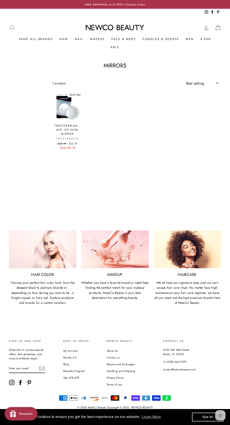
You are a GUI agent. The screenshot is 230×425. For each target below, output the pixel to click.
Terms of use (114, 384)
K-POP (206, 39)
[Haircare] (187, 249)
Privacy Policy (115, 378)
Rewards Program (74, 371)
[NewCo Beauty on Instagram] (11, 382)
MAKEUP (97, 39)
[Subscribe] (42, 368)
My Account (70, 351)
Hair (63, 39)
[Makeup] (115, 249)
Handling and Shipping (121, 371)
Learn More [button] (151, 417)
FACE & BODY (123, 39)
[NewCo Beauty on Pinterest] (29, 382)
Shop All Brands (36, 39)
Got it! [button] (208, 417)
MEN (190, 39)
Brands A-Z (70, 357)
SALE (115, 47)
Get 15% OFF (71, 378)
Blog (66, 364)
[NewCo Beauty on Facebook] (20, 382)
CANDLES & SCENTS (161, 39)
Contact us (113, 357)
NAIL (79, 39)
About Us (112, 351)
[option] (115, 4)
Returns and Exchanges (121, 364)
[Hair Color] (42, 249)
